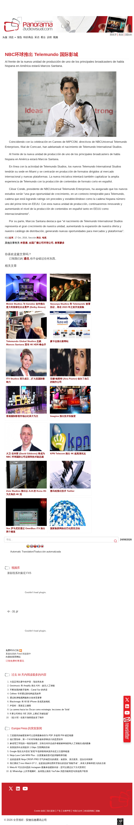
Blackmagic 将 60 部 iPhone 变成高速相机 (30, 701)
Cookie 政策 (39, 811)
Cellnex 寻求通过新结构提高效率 (25, 693)
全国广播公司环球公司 (41, 242)
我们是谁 (51, 811)
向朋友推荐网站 (13, 657)
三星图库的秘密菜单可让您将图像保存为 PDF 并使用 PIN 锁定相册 (41, 735)
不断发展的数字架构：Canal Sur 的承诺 (28, 689)
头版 (4, 36)
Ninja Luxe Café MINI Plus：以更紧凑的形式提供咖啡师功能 (38, 755)
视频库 (15, 567)
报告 (19, 37)
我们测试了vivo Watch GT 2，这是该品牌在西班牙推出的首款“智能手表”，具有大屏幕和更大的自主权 (58, 763)
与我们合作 (77, 811)
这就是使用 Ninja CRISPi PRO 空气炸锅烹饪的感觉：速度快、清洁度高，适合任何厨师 (51, 759)
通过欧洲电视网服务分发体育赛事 (26, 697)
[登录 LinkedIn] (127, 706)
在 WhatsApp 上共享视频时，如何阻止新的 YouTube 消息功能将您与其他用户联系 (49, 771)
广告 (59, 811)
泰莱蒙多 (60, 242)
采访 (36, 37)
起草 (11, 237)
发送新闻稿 (89, 811)
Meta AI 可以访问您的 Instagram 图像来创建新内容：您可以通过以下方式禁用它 (48, 767)
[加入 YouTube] (127, 712)
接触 (98, 811)
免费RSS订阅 (12, 650)
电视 (44, 237)
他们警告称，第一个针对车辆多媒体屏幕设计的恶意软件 (36, 739)
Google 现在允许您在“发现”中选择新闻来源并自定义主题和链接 (39, 751)
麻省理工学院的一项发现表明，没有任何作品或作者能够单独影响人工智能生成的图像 (50, 743)
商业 (39, 237)
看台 (43, 37)
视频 (55, 37)
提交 (116, 541)
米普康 (24, 242)
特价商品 (28, 37)
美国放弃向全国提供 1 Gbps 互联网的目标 (30, 747)
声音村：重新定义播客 (20, 705)
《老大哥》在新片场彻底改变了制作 (27, 717)
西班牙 (113, 34)
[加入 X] (127, 699)
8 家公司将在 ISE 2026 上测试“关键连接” (29, 713)
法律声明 (66, 811)
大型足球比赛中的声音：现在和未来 (27, 682)
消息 (11, 37)
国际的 (128, 34)
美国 (120, 34)
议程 (49, 37)
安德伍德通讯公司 (36, 819)
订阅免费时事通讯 (15, 661)
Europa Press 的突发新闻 (26, 728)
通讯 (26, 258)
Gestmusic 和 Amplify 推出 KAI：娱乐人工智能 (32, 685)
